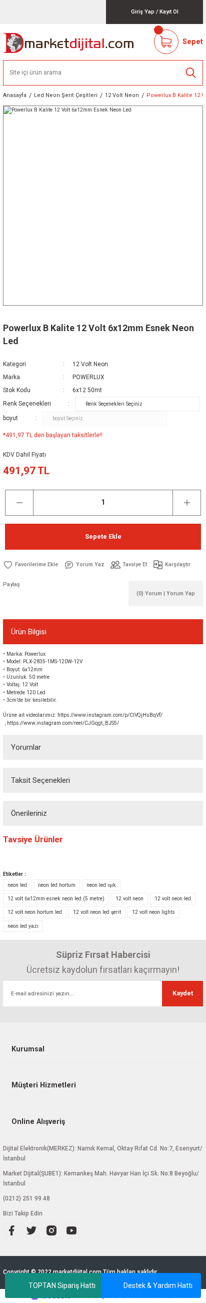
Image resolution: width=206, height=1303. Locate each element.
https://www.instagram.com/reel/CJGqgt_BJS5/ (63, 723)
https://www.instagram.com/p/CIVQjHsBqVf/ (110, 715)
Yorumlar (26, 747)
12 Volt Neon (90, 364)
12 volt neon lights (153, 912)
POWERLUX (88, 377)
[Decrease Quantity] (19, 502)
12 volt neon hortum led (35, 912)
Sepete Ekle (103, 536)
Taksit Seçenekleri (40, 780)
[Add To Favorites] (30, 565)
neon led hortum (57, 885)
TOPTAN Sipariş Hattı (62, 1285)
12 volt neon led (172, 898)
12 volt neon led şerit (97, 912)
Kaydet (182, 993)
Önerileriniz (29, 813)
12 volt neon (130, 898)
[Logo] (68, 42)
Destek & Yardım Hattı (158, 1285)
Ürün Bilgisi (28, 631)
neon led (17, 885)
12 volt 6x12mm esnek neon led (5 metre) (56, 898)
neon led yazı (23, 926)
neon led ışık (101, 885)
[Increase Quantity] (186, 502)
